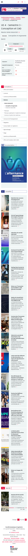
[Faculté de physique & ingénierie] (4, 9)
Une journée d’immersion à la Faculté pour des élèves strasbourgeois (17, 318)
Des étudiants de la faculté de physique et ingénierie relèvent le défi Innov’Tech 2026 (17, 413)
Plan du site (7, 538)
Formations (18, 17)
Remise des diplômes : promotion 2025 (17, 394)
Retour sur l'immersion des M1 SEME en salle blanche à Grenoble (17, 288)
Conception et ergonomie (16, 19)
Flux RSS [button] (22, 519)
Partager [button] (14, 519)
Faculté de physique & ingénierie (7, 17)
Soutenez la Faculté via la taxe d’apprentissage (17, 250)
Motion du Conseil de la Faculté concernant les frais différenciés (17, 299)
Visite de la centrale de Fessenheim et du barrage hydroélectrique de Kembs (17, 338)
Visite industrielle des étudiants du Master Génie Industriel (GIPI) (17, 453)
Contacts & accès (15, 532)
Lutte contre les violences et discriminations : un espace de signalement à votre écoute (17, 358)
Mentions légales (15, 538)
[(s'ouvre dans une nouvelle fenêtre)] (14, 164)
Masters (23, 17)
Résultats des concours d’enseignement (17, 198)
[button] (18, 2)
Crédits (22, 538)
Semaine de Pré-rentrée (17, 494)
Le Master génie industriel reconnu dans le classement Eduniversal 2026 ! (17, 433)
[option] (14, 203)
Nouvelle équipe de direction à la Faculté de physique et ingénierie (17, 377)
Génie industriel (6, 19)
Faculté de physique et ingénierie (16, 46)
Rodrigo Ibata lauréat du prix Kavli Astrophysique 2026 (17, 269)
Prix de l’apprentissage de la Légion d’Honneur (17, 216)
